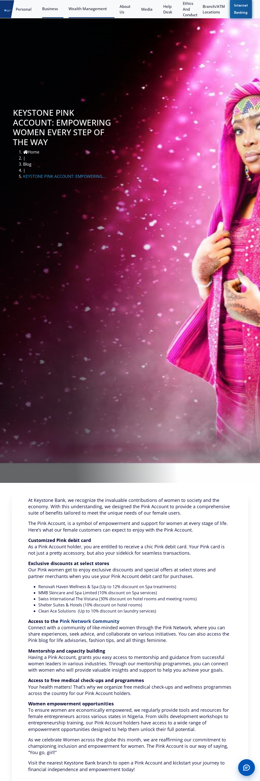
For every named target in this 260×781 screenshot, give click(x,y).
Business (50, 8)
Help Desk (167, 9)
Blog (27, 164)
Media (147, 9)
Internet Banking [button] (241, 9)
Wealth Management (88, 8)
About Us (125, 9)
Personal (23, 9)
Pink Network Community (89, 621)
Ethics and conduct (190, 9)
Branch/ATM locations (214, 9)
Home (33, 152)
